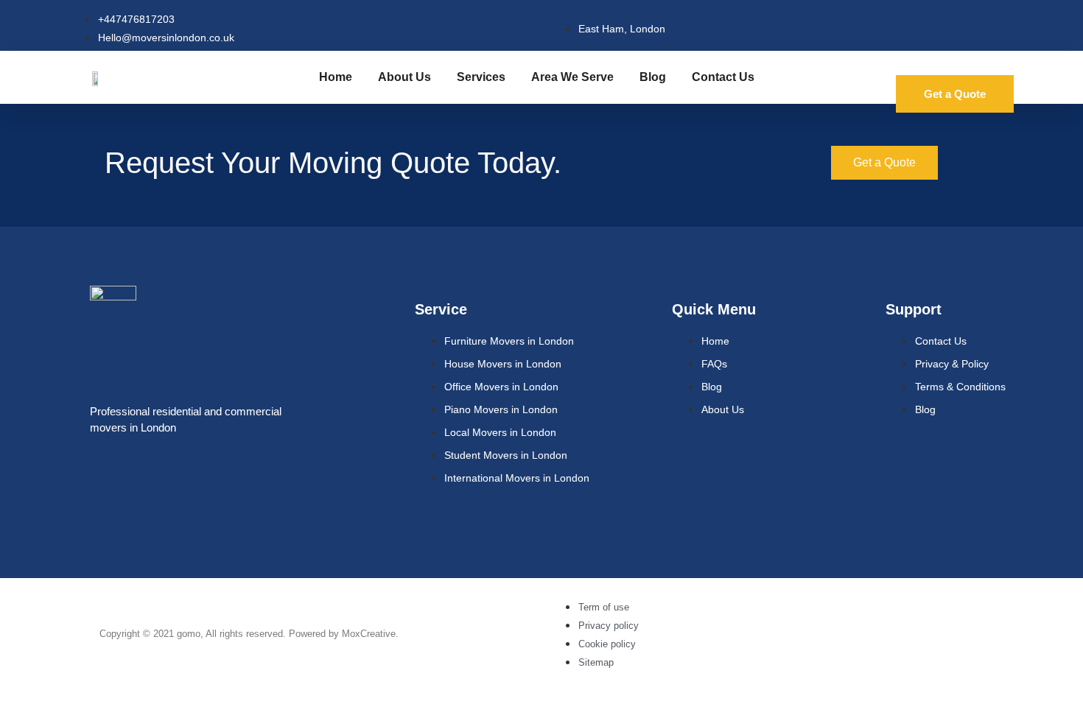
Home (335, 77)
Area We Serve (572, 77)
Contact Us (723, 77)
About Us (404, 77)
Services (481, 77)
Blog (652, 77)
